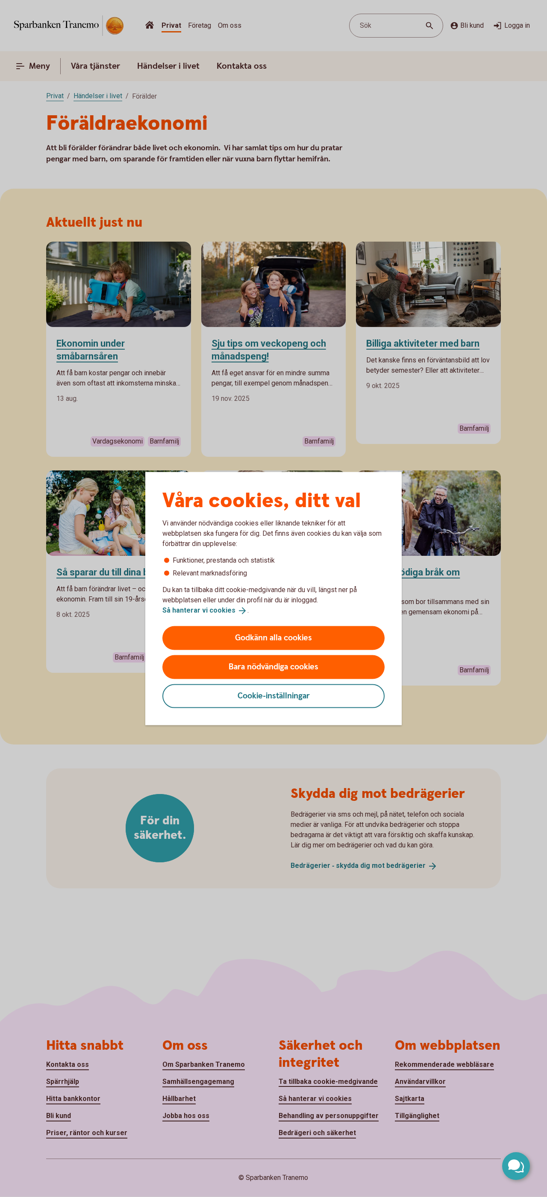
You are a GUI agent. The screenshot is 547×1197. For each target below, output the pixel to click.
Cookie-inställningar (274, 695)
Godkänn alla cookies (273, 637)
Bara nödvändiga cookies (273, 666)
